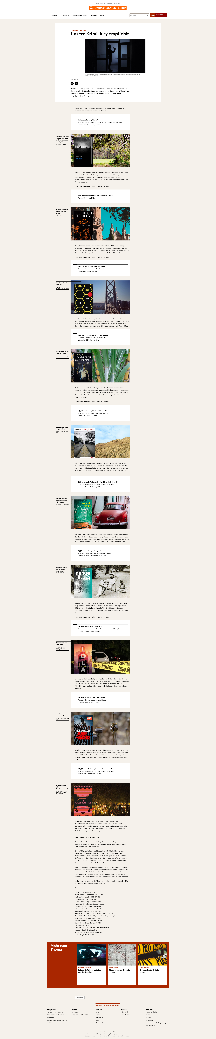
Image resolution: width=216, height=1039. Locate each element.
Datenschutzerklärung (94, 1034)
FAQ (97, 1012)
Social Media (125, 1014)
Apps (98, 1014)
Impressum (125, 1034)
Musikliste (94, 15)
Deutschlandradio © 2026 (108, 1032)
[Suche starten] (147, 15)
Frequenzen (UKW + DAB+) (80, 1014)
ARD (94, 1036)
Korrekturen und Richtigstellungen (157, 1023)
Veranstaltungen (101, 1023)
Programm (65, 15)
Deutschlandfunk (100, 3)
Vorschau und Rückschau (55, 1012)
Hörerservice (125, 1012)
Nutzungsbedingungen (111, 1034)
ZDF (100, 1036)
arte (113, 1036)
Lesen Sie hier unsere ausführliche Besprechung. (92, 257)
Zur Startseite (79, 997)
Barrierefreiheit (150, 1025)
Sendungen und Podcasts (55, 1014)
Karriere (148, 1017)
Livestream (75, 1012)
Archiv (102, 15)
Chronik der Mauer (124, 1036)
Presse (148, 1014)
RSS (97, 1020)
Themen (54, 15)
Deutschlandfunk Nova (113, 3)
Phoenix (106, 1036)
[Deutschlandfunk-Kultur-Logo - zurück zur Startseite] (108, 8)
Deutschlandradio (151, 1012)
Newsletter (99, 1017)
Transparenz (149, 1020)
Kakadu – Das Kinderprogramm (57, 1020)
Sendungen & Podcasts (79, 15)
